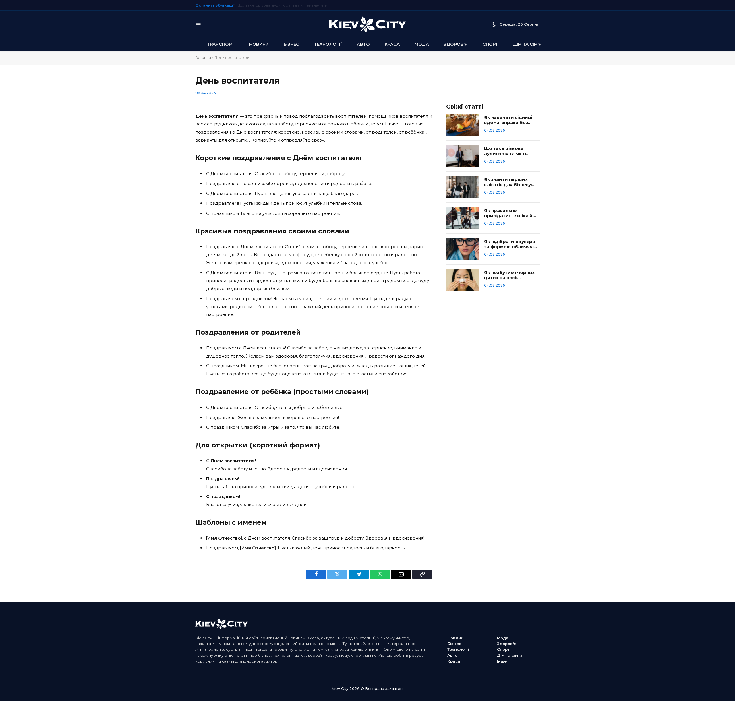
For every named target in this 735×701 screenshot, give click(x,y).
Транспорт (220, 44)
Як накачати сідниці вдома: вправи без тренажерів (508, 120)
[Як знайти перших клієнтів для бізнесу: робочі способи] (462, 187)
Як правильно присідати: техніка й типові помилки (508, 213)
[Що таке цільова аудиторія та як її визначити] (462, 156)
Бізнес (291, 44)
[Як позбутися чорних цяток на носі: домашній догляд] (462, 280)
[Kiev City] (367, 24)
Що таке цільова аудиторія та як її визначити (505, 151)
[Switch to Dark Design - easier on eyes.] (493, 24)
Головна (203, 57)
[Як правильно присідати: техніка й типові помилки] (462, 218)
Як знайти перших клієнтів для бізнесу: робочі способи (292, 5)
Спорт (490, 44)
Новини (259, 44)
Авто (363, 44)
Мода (422, 44)
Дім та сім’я (527, 44)
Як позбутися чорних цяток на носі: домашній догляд (509, 275)
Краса (392, 44)
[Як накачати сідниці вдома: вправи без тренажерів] (462, 125)
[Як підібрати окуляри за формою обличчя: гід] (462, 249)
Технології (328, 44)
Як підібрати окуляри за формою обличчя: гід (509, 244)
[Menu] (198, 24)
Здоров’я (456, 44)
